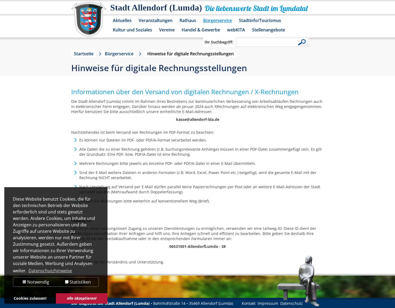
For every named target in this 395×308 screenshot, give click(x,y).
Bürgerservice (217, 20)
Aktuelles (122, 20)
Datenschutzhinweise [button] (50, 271)
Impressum (268, 303)
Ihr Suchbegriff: (218, 42)
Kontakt (249, 303)
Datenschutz (291, 303)
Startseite (84, 54)
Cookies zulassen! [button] (30, 298)
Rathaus (187, 20)
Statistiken (80, 282)
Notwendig (37, 282)
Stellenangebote (268, 30)
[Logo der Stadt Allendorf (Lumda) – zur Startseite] (89, 22)
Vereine (167, 30)
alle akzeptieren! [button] (81, 298)
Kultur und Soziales (132, 30)
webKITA (236, 30)
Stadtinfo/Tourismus (260, 20)
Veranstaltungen (156, 20)
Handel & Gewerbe (201, 30)
